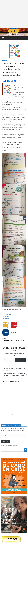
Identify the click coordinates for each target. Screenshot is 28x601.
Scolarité (4, 60)
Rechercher (25, 450)
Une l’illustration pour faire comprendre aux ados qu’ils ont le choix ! (14, 369)
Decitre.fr (6, 316)
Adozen (14, 77)
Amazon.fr (7, 313)
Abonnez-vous (20, 360)
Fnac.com (6, 318)
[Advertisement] (14, 14)
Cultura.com (7, 314)
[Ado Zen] (14, 29)
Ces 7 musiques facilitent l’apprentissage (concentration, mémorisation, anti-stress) (14, 374)
